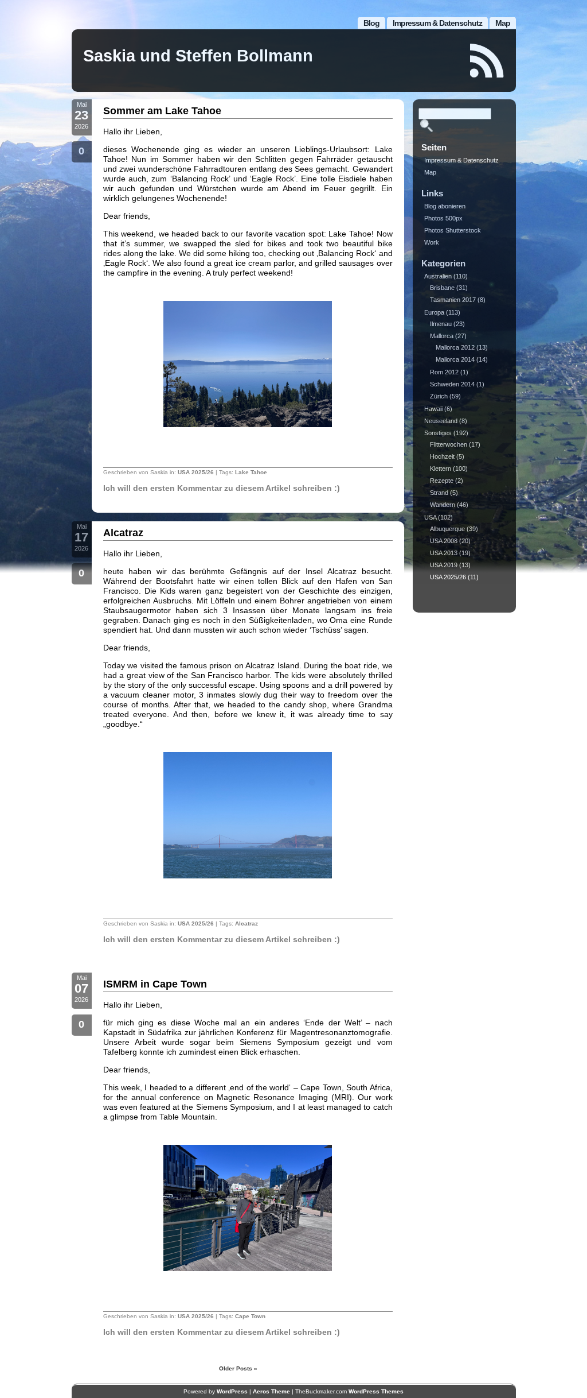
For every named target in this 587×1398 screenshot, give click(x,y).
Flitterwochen (448, 444)
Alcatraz (123, 533)
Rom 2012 (444, 372)
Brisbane (442, 287)
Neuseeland (440, 420)
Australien (438, 276)
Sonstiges (438, 432)
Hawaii (433, 408)
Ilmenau (441, 323)
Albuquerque (447, 528)
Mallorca (441, 335)
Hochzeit (442, 456)
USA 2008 (443, 540)
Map (502, 23)
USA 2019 (443, 564)
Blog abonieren (444, 206)
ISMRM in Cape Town (155, 984)
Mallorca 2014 (455, 359)
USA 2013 (443, 552)
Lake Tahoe (251, 472)
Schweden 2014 (452, 384)
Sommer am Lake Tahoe (162, 111)
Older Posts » (238, 1368)
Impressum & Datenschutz (437, 23)
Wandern (442, 504)
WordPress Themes (376, 1391)
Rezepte (441, 480)
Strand (439, 492)
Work (431, 242)
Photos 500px (443, 218)
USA (430, 517)
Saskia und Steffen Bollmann (198, 56)
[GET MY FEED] (487, 61)
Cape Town (250, 1316)
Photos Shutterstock (452, 230)
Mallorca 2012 (455, 347)
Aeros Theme (271, 1391)
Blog (371, 23)
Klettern (440, 468)
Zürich (439, 396)
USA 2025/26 (196, 472)
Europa (434, 312)
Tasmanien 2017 (453, 299)
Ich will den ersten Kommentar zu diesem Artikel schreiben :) (221, 488)
